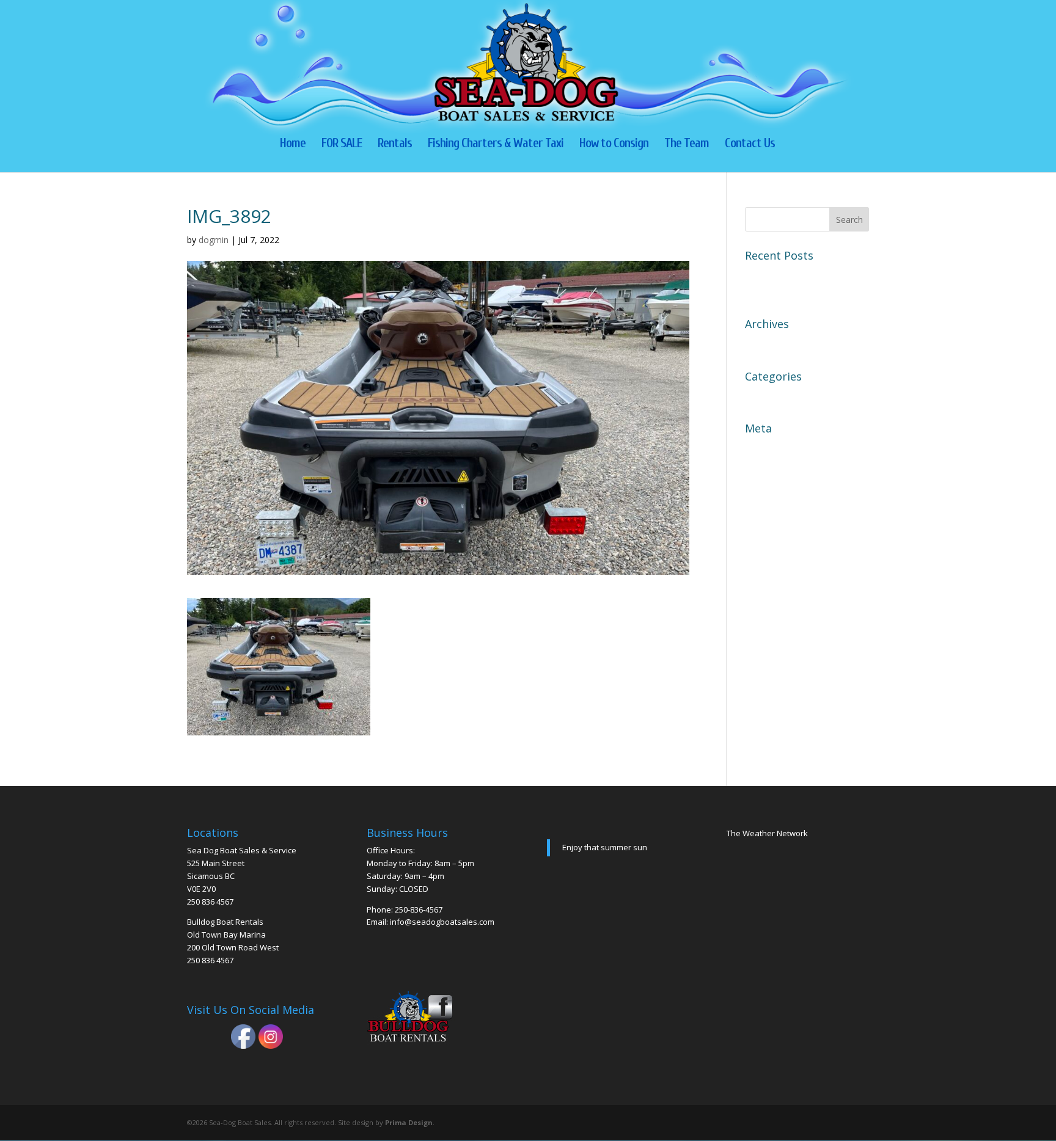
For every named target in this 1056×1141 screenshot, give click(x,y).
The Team (686, 144)
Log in (759, 447)
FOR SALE (341, 144)
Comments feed (781, 490)
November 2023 (781, 343)
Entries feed (772, 469)
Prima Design (409, 1122)
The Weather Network (767, 833)
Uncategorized (778, 396)
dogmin (214, 240)
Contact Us (750, 144)
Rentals (395, 144)
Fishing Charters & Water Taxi (495, 144)
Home (293, 144)
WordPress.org (779, 512)
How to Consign (613, 144)
